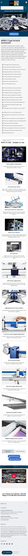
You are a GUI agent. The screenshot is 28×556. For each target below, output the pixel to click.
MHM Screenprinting (14, 531)
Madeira (12, 535)
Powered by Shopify (14, 553)
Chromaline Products (5, 533)
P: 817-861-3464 (5, 519)
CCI (15, 535)
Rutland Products (15, 533)
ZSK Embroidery (23, 531)
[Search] (25, 8)
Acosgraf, (7, 535)
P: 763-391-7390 (5, 513)
